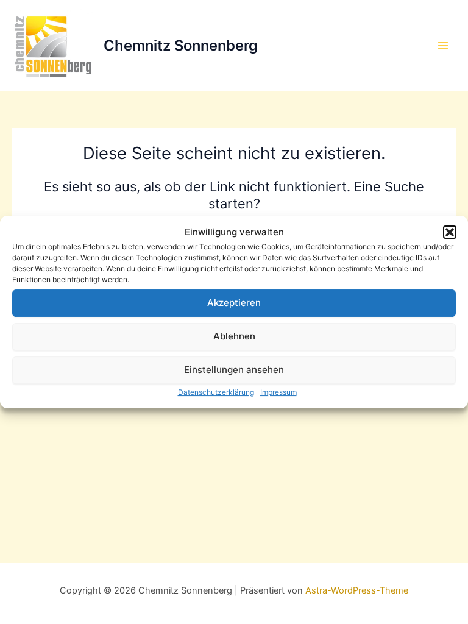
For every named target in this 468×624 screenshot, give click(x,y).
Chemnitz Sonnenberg (181, 45)
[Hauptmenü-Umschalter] (443, 45)
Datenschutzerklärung (216, 392)
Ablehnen (234, 336)
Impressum (278, 392)
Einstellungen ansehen (234, 369)
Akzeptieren (234, 302)
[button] (450, 232)
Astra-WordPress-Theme (356, 590)
